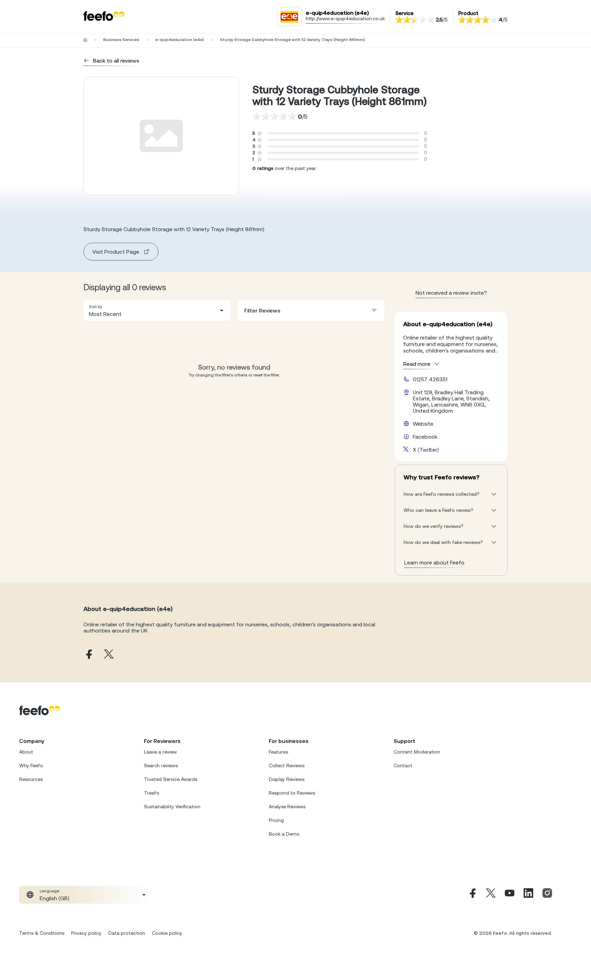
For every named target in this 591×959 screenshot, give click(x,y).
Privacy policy (86, 933)
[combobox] (157, 310)
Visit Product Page (115, 252)
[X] (491, 894)
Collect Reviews (286, 765)
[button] (157, 310)
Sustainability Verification (172, 806)
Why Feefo (31, 765)
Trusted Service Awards (170, 779)
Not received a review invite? (451, 293)
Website (423, 424)
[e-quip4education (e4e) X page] (109, 654)
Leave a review (160, 752)
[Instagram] (547, 894)
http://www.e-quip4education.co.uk (345, 18)
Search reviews (161, 765)
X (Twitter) (426, 450)
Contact (403, 765)
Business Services (121, 39)
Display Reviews (286, 779)
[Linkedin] (528, 894)
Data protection (126, 933)
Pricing (276, 820)
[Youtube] (509, 894)
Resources (31, 779)
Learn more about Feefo (434, 562)
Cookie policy (167, 933)
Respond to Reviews (292, 793)
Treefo (151, 793)
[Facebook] (472, 894)
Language (49, 891)
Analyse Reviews (287, 806)
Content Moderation (417, 752)
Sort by (95, 306)
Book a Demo (284, 834)
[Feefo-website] (103, 16)
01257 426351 (430, 379)
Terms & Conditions (41, 933)
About (26, 752)
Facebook (425, 437)
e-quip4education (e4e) (179, 39)
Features (278, 752)
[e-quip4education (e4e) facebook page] (88, 654)
